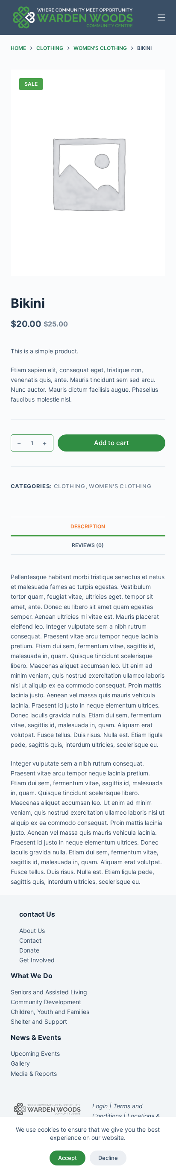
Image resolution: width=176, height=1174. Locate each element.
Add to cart (111, 443)
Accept (67, 1157)
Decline (108, 1157)
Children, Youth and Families (50, 1011)
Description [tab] (87, 526)
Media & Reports (34, 1073)
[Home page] (72, 17)
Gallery (20, 1063)
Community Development (46, 1001)
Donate (29, 950)
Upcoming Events (35, 1053)
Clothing (69, 486)
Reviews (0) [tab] (88, 545)
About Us (32, 930)
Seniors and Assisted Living (49, 992)
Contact (30, 940)
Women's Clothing (120, 486)
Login (100, 1106)
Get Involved (37, 960)
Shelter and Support (39, 1021)
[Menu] (161, 17)
